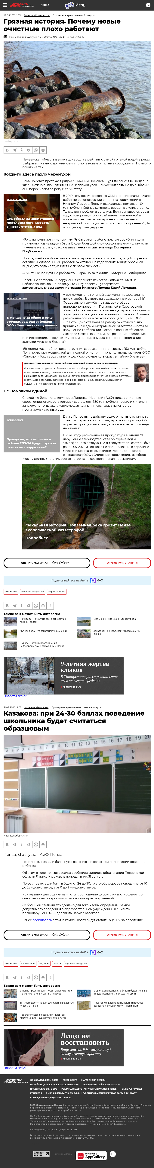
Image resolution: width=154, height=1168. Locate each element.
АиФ (25, 835)
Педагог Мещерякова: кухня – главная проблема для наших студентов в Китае (43, 1016)
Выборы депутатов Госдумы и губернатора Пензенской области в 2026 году (91, 1093)
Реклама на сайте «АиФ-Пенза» (101, 1084)
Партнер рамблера (63, 1154)
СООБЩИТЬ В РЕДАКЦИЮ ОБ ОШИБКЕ (50, 1097)
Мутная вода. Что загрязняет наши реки (43, 630)
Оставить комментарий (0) (122, 563)
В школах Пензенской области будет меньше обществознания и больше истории (120, 992)
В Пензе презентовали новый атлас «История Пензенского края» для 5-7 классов (46, 992)
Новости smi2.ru (16, 696)
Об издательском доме (44, 1080)
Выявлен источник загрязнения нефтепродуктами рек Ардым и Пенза (42, 644)
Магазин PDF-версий (93, 1080)
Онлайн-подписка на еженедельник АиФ (54, 1084)
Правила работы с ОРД (43, 1089)
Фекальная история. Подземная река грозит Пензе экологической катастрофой (78, 527)
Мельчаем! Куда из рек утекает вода (115, 618)
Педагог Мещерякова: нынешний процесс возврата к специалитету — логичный (118, 1004)
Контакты (36, 1093)
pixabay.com (11, 141)
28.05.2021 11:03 (12, 15)
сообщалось (43, 920)
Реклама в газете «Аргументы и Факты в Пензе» (89, 1089)
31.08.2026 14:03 (12, 707)
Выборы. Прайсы (132, 1089)
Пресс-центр (70, 1080)
